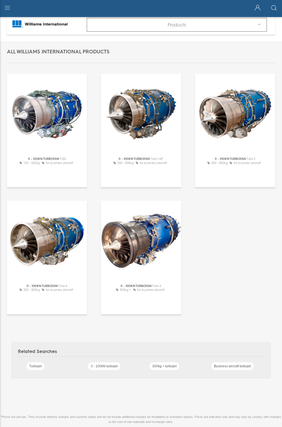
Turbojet (35, 366)
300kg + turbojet (164, 366)
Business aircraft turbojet (232, 366)
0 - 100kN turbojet (104, 366)
